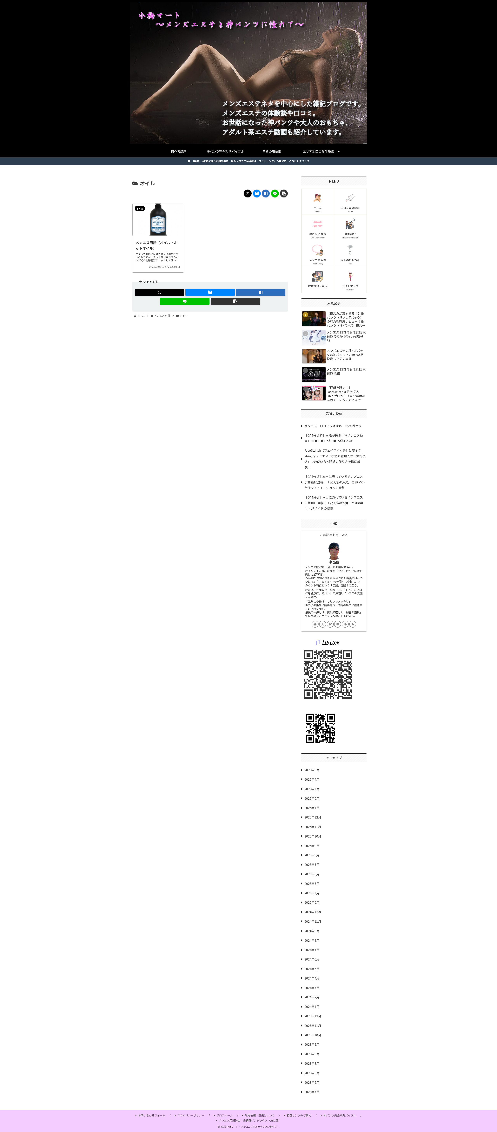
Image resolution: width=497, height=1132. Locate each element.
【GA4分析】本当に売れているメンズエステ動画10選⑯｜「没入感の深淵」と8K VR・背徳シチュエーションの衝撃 (335, 482)
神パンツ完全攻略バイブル (339, 1115)
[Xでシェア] (248, 193)
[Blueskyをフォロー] (330, 624)
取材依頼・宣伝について (260, 1115)
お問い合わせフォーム (151, 1115)
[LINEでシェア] (275, 193)
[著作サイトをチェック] (315, 624)
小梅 (336, 562)
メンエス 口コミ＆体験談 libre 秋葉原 (333, 426)
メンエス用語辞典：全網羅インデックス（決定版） (250, 1120)
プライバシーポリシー (190, 1115)
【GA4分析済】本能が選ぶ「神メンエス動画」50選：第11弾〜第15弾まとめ (333, 438)
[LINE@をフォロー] (337, 624)
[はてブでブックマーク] (266, 193)
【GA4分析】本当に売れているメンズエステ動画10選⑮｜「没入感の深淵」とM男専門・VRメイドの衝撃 (333, 503)
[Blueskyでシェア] (257, 193)
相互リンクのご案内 (299, 1115)
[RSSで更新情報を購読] (352, 624)
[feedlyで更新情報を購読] (345, 624)
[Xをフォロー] (322, 624)
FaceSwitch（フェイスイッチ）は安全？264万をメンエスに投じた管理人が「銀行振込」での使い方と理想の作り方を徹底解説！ (335, 458)
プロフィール (224, 1115)
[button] (284, 193)
